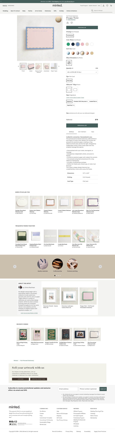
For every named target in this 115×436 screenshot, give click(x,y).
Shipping (59, 415)
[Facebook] (10, 421)
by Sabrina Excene (49, 344)
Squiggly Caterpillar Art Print (51, 342)
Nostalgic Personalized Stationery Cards (20, 211)
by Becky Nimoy (90, 213)
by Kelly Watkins (19, 213)
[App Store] (13, 425)
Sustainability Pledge (45, 422)
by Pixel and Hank (76, 247)
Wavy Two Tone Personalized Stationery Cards (92, 211)
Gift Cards (59, 418)
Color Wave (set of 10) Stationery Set (77, 245)
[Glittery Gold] (92, 53)
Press (41, 415)
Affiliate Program (77, 411)
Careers (42, 413)
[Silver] (78, 53)
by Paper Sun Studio (63, 345)
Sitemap (78, 431)
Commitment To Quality (46, 418)
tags (92, 131)
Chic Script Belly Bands (49, 244)
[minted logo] (57, 5)
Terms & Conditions (57, 431)
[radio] (70, 36)
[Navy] (73, 44)
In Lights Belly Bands (62, 244)
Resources (93, 408)
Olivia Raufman (71, 19)
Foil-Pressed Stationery (72, 16)
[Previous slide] (18, 66)
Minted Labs (43, 424)
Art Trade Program (78, 415)
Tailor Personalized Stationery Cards (92, 343)
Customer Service (62, 408)
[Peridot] (68, 44)
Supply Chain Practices (100, 431)
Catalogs (92, 413)
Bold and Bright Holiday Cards (22, 343)
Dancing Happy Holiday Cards (78, 343)
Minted (16, 360)
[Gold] (82, 53)
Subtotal (69, 119)
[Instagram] (16, 421)
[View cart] (111, 5)
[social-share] (67, 22)
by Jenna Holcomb (48, 213)
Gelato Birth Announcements (37, 342)
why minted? (82, 131)
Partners (76, 408)
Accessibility (87, 431)
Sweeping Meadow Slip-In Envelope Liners (35, 245)
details (71, 131)
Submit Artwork (93, 5)
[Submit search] (92, 11)
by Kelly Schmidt (47, 245)
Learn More (20, 379)
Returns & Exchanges (62, 413)
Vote (99, 5)
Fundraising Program (78, 418)
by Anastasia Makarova (77, 213)
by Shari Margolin (21, 345)
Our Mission (43, 411)
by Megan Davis (34, 344)
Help (58, 411)
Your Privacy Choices (62, 420)
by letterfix (60, 212)
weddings (11, 5)
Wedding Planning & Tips (96, 411)
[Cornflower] (78, 44)
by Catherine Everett (34, 247)
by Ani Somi (60, 245)
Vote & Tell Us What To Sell (38, 379)
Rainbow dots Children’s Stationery (35, 211)
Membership (93, 418)
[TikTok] (14, 421)
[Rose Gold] (87, 53)
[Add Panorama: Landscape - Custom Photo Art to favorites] (77, 289)
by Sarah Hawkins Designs (79, 345)
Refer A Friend (94, 415)
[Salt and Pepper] (92, 44)
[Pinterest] (12, 421)
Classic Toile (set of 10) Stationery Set (91, 245)
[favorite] (71, 22)
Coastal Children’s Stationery (64, 210)
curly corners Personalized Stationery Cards (78, 211)
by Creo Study (33, 213)
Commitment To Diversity (46, 420)
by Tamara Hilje (18, 247)
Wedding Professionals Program (79, 420)
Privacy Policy (69, 431)
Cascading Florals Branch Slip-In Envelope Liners (21, 245)
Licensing (75, 426)
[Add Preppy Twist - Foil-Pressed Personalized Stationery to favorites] (95, 289)
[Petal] (82, 44)
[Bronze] (73, 53)
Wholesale (76, 424)
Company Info (44, 408)
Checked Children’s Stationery (48, 211)
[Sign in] (103, 5)
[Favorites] (107, 5)
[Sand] (87, 44)
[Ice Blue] (68, 53)
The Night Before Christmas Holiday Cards (65, 343)
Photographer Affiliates (79, 413)
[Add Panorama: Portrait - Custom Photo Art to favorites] (58, 289)
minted (5, 5)
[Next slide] (59, 66)
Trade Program (84, 5)
